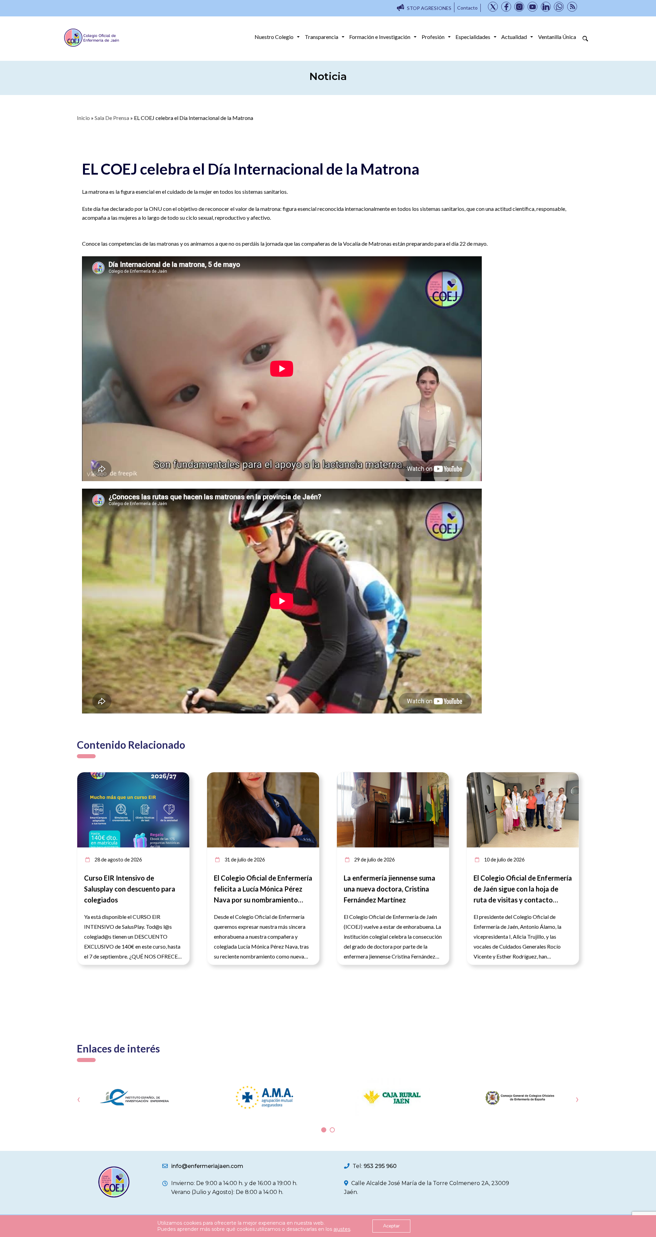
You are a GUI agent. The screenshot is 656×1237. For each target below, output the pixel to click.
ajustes (341, 1229)
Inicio (83, 117)
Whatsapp (559, 7)
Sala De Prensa (112, 117)
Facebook (506, 7)
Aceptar (391, 1226)
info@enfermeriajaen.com (207, 1166)
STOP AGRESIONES (429, 8)
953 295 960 (380, 1166)
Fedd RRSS (572, 7)
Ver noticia (176, 776)
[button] (323, 1129)
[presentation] (79, 1099)
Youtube (532, 7)
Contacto (467, 8)
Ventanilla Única (557, 36)
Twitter (493, 7)
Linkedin (546, 7)
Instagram (519, 7)
